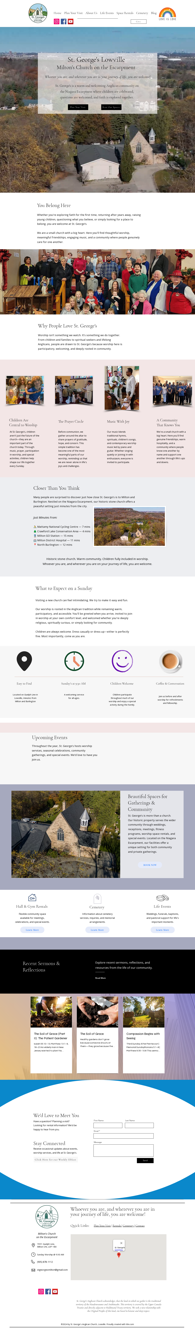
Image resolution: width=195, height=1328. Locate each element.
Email (96, 1131)
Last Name (130, 1120)
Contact (140, 1225)
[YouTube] (70, 21)
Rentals (117, 1225)
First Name (99, 1120)
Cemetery (128, 1225)
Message (98, 1142)
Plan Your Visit (102, 1225)
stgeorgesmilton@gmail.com (52, 1269)
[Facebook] (63, 21)
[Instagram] (56, 21)
